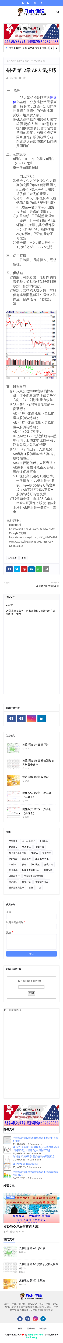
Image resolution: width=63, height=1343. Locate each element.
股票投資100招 (42, 858)
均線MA (34, 853)
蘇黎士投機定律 (16, 887)
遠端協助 (43, 1328)
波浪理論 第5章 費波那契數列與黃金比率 (38, 762)
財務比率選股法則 (30, 870)
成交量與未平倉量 (17, 853)
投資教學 (16, 60)
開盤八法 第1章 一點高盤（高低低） (36, 811)
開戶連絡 (31, 1328)
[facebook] (23, 3)
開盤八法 (26, 882)
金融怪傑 (13, 864)
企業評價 (39, 847)
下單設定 (13, 841)
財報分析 (48, 870)
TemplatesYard (35, 1334)
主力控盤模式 (28, 841)
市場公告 (44, 841)
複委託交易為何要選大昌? (22, 1227)
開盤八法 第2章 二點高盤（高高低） (36, 795)
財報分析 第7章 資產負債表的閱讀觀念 (34, 1156)
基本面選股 (14, 876)
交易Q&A (26, 847)
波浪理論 (13, 858)
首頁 (8, 60)
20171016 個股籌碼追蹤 (25, 1164)
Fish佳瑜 (13, 78)
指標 (23, 558)
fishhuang (31, 1337)
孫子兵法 (48, 864)
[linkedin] (40, 3)
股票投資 (26, 858)
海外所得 (13, 870)
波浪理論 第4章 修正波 (35, 744)
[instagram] (35, 3)
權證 (31, 887)
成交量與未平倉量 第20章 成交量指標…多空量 (32, 48)
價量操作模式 (41, 882)
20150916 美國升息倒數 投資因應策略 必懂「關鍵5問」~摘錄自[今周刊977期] (36, 1149)
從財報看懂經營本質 (33, 876)
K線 (39, 887)
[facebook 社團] (28, 3)
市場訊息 (13, 847)
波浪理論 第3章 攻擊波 (35, 777)
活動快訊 (35, 864)
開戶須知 (13, 882)
